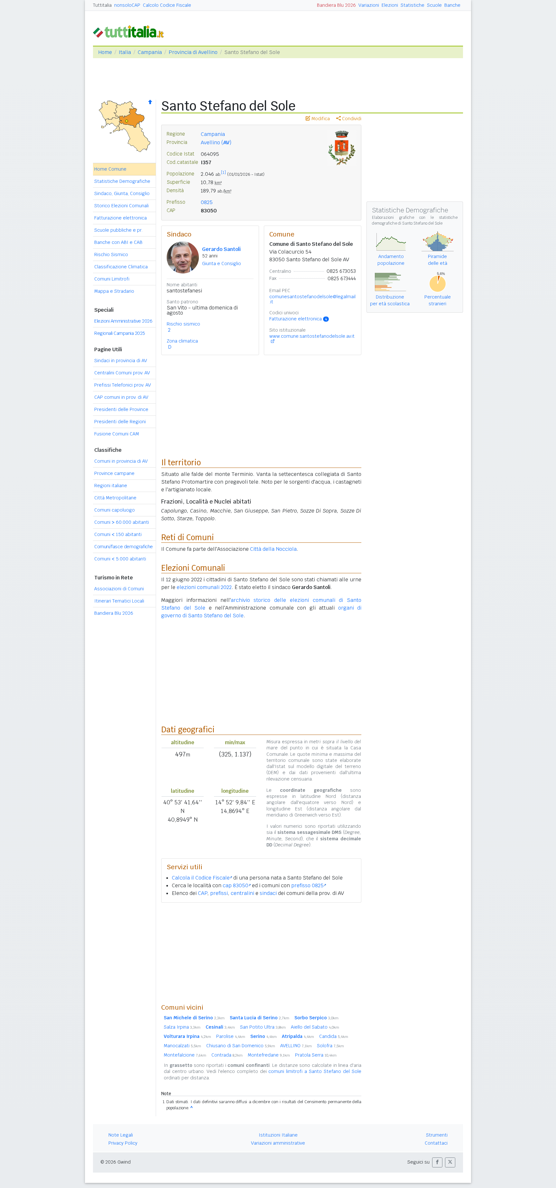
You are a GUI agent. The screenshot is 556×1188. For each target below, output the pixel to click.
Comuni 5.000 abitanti (120, 559)
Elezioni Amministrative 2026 (123, 321)
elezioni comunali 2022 (204, 587)
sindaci (268, 893)
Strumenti (437, 1135)
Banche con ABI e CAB (118, 242)
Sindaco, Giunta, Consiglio (122, 193)
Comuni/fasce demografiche (123, 546)
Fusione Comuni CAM (116, 434)
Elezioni (390, 5)
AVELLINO (296, 1046)
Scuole (434, 5)
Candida (333, 1036)
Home (105, 52)
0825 (207, 202)
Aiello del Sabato (315, 1027)
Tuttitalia (102, 5)
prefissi (219, 893)
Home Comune (110, 169)
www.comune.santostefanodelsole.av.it (312, 336)
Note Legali (120, 1135)
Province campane (114, 473)
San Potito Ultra (263, 1027)
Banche (452, 5)
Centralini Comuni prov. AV (122, 373)
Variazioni (368, 5)
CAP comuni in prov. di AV (121, 397)
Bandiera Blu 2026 (336, 5)
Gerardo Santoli (221, 249)
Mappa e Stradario (114, 291)
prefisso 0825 (307, 885)
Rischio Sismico (111, 254)
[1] (223, 172)
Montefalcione (185, 1055)
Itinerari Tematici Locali (119, 601)
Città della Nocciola (273, 549)
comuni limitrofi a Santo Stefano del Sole (314, 1071)
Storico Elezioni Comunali (121, 206)
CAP (202, 893)
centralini (242, 893)
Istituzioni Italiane (278, 1135)
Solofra (330, 1046)
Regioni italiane (110, 485)
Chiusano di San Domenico (240, 1046)
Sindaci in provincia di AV (120, 360)
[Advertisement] (261, 953)
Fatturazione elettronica (120, 218)
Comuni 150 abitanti (118, 534)
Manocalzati (182, 1046)
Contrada (227, 1055)
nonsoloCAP (127, 5)
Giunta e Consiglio (221, 263)
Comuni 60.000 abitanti (121, 522)
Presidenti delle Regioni (120, 421)
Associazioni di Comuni (119, 589)
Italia (125, 52)
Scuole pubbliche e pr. (118, 230)
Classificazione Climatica (121, 267)
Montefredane (269, 1055)
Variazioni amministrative (278, 1143)
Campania (150, 52)
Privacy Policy (122, 1143)
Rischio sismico (183, 324)
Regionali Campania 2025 (119, 333)
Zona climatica (182, 341)
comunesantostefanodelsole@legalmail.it (312, 299)
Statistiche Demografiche (122, 181)
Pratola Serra (316, 1055)
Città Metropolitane (115, 498)
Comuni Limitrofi (111, 279)
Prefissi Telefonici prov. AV (122, 385)
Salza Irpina (182, 1027)
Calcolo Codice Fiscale (167, 5)
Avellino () (216, 142)
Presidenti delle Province (121, 409)
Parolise (230, 1036)
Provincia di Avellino (193, 52)
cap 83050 (235, 885)
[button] (437, 1162)
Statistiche (412, 5)
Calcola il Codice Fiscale (201, 877)
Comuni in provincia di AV (121, 461)
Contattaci (436, 1143)
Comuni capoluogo (114, 510)
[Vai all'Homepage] (131, 31)
